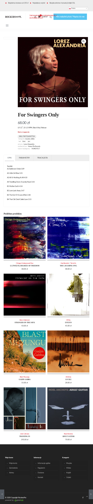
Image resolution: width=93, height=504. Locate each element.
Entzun (68, 322)
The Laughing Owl (68, 266)
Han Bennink (65, 263)
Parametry (24, 158)
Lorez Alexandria (29, 144)
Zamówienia (13, 468)
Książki (68, 473)
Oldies (33, 139)
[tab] (9, 158)
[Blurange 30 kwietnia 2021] (91, 494)
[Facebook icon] (83, 498)
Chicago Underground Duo (24, 263)
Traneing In (24, 436)
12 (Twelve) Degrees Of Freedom (24, 266)
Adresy (11, 473)
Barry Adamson (25, 320)
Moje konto (13, 463)
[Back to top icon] (87, 496)
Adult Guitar (68, 436)
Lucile (68, 379)
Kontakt (40, 477)
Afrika (68, 320)
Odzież (68, 477)
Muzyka (27, 139)
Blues (24, 141)
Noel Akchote (68, 434)
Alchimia (68, 377)
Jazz (29, 141)
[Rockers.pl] (13, 16)
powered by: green (14, 500)
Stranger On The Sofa (25, 322)
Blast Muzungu (24, 377)
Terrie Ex (73, 263)
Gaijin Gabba (24, 379)
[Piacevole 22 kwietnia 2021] (2, 494)
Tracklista (42, 158)
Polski (73, 8)
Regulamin (41, 468)
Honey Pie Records (34, 146)
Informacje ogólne (44, 463)
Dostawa (41, 473)
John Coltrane (24, 434)
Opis (9, 158)
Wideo (68, 468)
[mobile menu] (7, 25)
